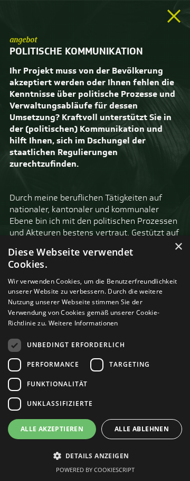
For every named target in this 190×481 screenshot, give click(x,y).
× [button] (178, 247)
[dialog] (95, 358)
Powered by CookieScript (95, 470)
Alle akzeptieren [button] (52, 428)
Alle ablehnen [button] (142, 428)
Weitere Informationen (83, 323)
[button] (95, 455)
